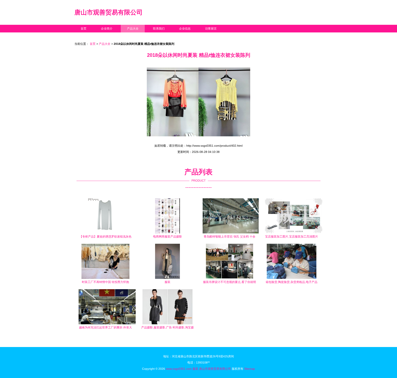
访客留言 (211, 28)
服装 (195, 368)
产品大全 (133, 28)
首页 (83, 28)
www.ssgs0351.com (179, 368)
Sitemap (249, 368)
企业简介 (106, 28)
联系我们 (159, 28)
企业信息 (185, 28)
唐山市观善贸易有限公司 (108, 12)
